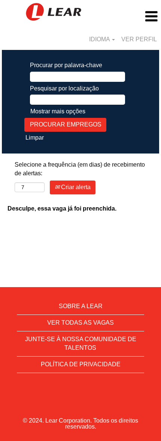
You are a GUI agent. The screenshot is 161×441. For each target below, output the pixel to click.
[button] (134, 16)
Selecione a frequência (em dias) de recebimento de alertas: (80, 168)
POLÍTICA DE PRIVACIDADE (81, 364)
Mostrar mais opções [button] (57, 111)
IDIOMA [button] (100, 39)
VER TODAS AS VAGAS (80, 322)
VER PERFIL (139, 39)
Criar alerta (75, 187)
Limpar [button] (34, 137)
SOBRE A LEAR (81, 306)
